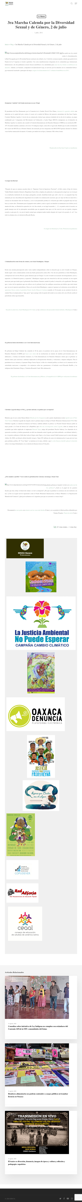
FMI (72, 421)
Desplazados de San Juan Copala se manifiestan (63, 148)
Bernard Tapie (36, 429)
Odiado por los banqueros (37, 418)
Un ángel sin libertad (50, 229)
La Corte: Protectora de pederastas (67, 229)
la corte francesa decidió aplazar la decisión (64, 441)
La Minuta (41, 16)
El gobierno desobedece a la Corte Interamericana (25, 376)
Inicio (7, 44)
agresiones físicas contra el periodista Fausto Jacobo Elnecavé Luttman (26, 290)
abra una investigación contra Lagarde (50, 426)
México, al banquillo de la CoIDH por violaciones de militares (59, 376)
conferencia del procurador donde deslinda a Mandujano (56, 310)
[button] (76, 3)
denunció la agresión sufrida (65, 111)
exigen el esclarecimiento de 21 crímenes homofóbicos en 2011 (50, 70)
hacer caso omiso (31, 354)
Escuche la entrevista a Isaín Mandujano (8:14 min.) (21, 310)
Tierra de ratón (68, 513)
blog (11, 44)
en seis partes (19, 510)
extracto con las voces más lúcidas (35, 510)
